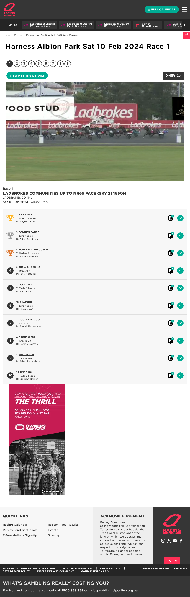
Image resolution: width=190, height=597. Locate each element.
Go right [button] (184, 25)
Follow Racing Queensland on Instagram (163, 540)
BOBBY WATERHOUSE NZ (34, 249)
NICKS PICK (25, 214)
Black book (170, 218)
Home (9, 9)
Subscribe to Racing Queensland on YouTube (175, 540)
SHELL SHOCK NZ (29, 267)
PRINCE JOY (25, 372)
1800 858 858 (72, 590)
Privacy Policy (110, 568)
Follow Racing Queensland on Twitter (169, 540)
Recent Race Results (63, 524)
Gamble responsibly (95, 571)
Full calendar (163, 9)
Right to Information (77, 568)
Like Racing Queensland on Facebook (181, 540)
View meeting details (27, 75)
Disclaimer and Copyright (55, 571)
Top (170, 560)
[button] (39, 25)
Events (53, 530)
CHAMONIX (26, 302)
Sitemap (54, 535)
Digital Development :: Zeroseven (164, 568)
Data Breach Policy (16, 571)
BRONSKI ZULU (28, 337)
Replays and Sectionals (20, 530)
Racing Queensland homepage (172, 524)
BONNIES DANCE (29, 232)
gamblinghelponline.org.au (117, 590)
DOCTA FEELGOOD (30, 319)
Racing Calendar (15, 524)
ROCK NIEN (25, 284)
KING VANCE (26, 354)
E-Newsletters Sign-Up (20, 535)
